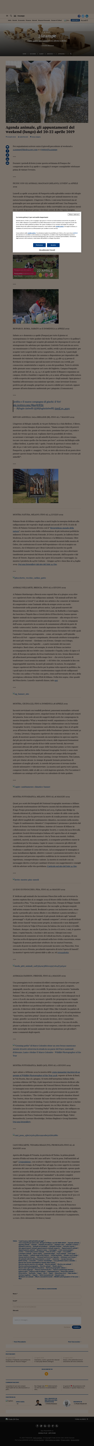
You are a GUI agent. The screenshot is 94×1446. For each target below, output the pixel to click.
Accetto (53, 245)
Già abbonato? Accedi (47, 250)
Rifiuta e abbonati (74, 214)
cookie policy (60, 226)
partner (75, 233)
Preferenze (39, 245)
